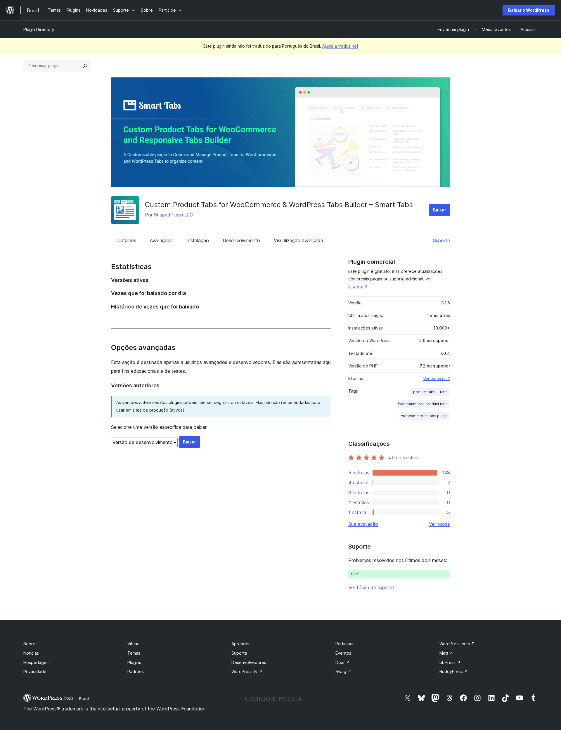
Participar (344, 643)
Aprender (240, 643)
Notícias (31, 653)
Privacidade (34, 671)
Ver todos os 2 (436, 378)
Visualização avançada (298, 240)
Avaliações (161, 240)
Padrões (135, 671)
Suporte (441, 240)
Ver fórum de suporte (371, 587)
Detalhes (126, 240)
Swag (343, 671)
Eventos (343, 653)
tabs (444, 392)
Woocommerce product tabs (423, 404)
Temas (133, 653)
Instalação (197, 240)
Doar (342, 662)
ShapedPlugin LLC (173, 215)
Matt (446, 653)
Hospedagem (36, 662)
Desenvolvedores (248, 662)
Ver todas (439, 524)
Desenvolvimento (241, 240)
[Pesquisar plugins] (85, 66)
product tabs (424, 392)
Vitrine (133, 643)
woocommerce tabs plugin (424, 416)
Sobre (29, 643)
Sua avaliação (363, 524)
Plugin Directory (38, 29)
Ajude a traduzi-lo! (340, 46)
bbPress (449, 662)
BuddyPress (453, 671)
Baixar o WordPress (529, 10)
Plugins (134, 662)
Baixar (439, 209)
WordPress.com (457, 643)
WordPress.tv (246, 671)
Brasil (84, 698)
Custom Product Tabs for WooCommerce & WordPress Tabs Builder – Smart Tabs (279, 204)
